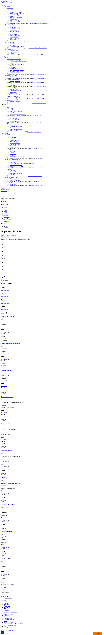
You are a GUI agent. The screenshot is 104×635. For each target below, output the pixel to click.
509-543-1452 (4, 574)
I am (5, 5)
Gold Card (12, 85)
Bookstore (12, 26)
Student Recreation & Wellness (17, 114)
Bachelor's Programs (15, 72)
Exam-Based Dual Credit (16, 90)
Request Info (35, 74)
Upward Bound (13, 93)
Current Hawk (10, 24)
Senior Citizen (10, 83)
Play (8, 107)
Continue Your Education (13, 79)
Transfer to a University (12, 100)
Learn (5, 56)
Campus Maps (13, 125)
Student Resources (14, 20)
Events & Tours (45, 23)
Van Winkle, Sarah (7, 397)
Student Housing (14, 19)
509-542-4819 (8, 598)
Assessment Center (14, 10)
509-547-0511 (7, 596)
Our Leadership (13, 141)
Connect (6, 133)
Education (12, 67)
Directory (7, 217)
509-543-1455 (4, 493)
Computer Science (14, 65)
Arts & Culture (10, 149)
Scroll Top (3, 587)
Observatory (13, 154)
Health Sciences (13, 68)
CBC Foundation (14, 172)
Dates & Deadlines (14, 31)
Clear (7, 237)
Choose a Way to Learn (12, 96)
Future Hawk (10, 8)
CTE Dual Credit (14, 89)
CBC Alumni (13, 43)
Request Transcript (38, 41)
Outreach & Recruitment (16, 17)
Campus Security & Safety (16, 126)
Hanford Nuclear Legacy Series (17, 156)
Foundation (9, 169)
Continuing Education (15, 81)
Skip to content (4, 1)
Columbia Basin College (6, 2)
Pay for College (13, 34)
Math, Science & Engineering (17, 70)
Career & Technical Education (17, 64)
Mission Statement (14, 140)
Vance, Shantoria (6, 424)
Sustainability (10, 183)
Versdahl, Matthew (6, 370)
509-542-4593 (4, 439)
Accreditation (13, 137)
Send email (3, 338)
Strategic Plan (13, 145)
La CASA (12, 162)
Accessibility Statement (9, 619)
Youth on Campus (14, 147)
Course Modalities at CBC (16, 97)
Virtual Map (3, 188)
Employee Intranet (14, 52)
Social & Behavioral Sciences (17, 71)
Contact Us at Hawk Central (16, 12)
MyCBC (31, 41)
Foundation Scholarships (16, 173)
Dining (11, 127)
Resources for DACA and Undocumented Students (22, 163)
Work (8, 116)
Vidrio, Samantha (6, 531)
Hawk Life (12, 16)
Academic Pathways (15, 60)
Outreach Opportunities (12, 177)
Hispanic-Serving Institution (16, 166)
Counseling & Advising (15, 28)
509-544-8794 (4, 413)
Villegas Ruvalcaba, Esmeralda (10, 343)
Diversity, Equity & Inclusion (14, 159)
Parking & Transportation (16, 129)
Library (11, 32)
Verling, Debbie (5, 558)
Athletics (12, 108)
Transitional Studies (14, 76)
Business (12, 63)
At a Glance (13, 138)
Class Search (8, 214)
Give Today (12, 45)
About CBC (10, 136)
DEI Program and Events (16, 165)
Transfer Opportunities (15, 101)
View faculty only (6, 280)
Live (5, 104)
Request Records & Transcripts (17, 46)
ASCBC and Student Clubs (16, 111)
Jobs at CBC (13, 53)
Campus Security (8, 618)
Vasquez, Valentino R (7, 316)
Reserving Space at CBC (16, 144)
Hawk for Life (10, 42)
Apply (11, 9)
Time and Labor (33, 54)
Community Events (34, 48)
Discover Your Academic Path (17, 13)
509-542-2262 (4, 386)
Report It (7, 221)
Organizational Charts (15, 143)
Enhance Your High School (16, 15)
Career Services (13, 118)
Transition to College (12, 75)
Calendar (12, 112)
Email (6, 215)
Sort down (6, 290)
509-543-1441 (4, 547)
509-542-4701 (4, 359)
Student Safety (13, 39)
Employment (10, 612)
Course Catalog (13, 30)
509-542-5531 (4, 332)
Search (2, 197)
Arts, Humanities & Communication (18, 61)
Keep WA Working (14, 119)
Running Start (13, 92)
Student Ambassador (15, 180)
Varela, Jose (4, 477)
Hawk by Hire (10, 49)
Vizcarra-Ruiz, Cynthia (8, 504)
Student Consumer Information (11, 616)
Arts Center (12, 110)
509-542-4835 (4, 466)
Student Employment (15, 35)
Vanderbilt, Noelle (6, 450)
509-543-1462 (4, 520)
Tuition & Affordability (15, 21)
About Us (12, 160)
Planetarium (12, 155)
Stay (8, 123)
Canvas (5, 210)
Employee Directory (14, 50)
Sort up (2, 290)
